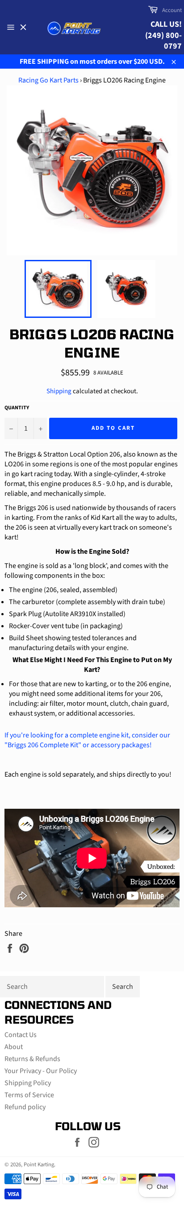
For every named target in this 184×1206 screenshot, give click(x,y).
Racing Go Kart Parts (48, 80)
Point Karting (39, 1165)
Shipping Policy (27, 1083)
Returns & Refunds (32, 1059)
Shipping (58, 391)
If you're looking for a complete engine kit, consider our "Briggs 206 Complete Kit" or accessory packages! (87, 740)
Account (172, 10)
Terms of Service (29, 1095)
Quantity (16, 408)
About (13, 1047)
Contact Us (20, 1035)
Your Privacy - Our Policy (40, 1071)
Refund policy (25, 1107)
